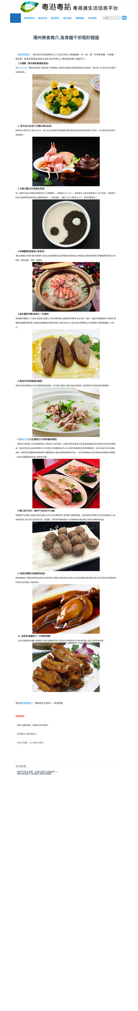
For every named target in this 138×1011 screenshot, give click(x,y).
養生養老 (67, 18)
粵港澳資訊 (29, 18)
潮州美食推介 (24, 54)
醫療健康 (80, 18)
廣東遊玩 (55, 18)
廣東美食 (42, 18)
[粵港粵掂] (15, 18)
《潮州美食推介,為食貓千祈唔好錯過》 (34, 773)
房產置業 (92, 18)
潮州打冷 (23, 439)
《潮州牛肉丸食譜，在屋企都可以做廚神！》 (37, 771)
